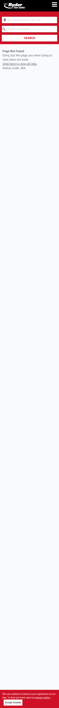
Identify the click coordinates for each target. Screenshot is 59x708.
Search (29, 38)
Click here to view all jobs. (19, 64)
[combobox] (29, 20)
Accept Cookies (13, 702)
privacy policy (43, 697)
